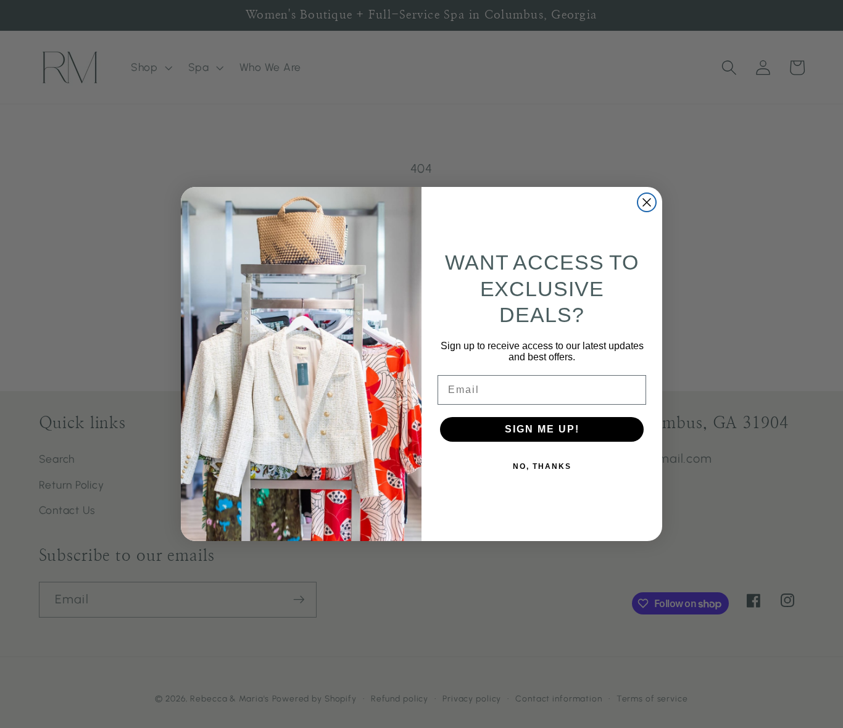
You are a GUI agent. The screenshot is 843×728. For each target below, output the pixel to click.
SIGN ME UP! (542, 429)
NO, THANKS (542, 466)
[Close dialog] (646, 202)
